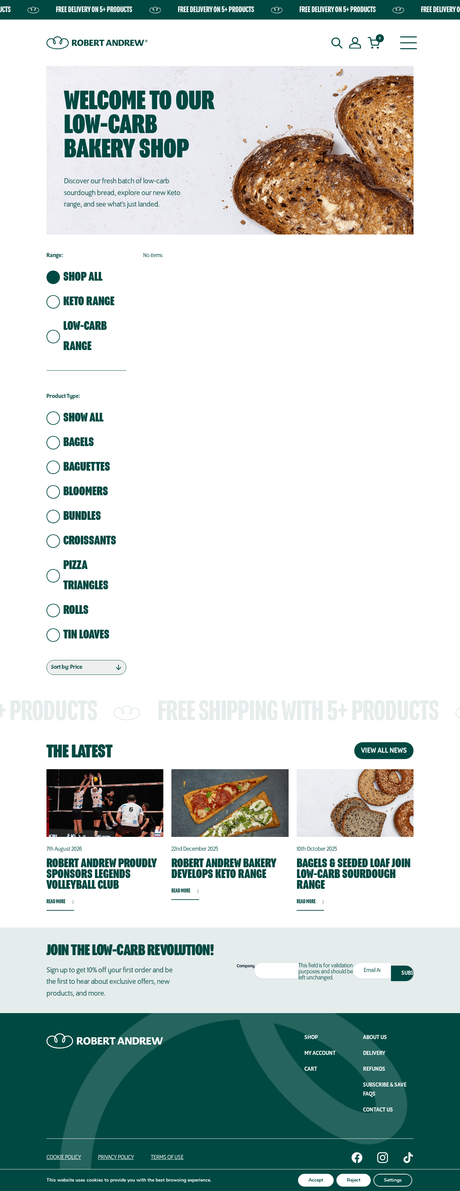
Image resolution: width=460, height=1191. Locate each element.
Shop (311, 1038)
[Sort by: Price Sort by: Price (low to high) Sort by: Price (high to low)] (86, 667)
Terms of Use (167, 1158)
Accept (315, 1180)
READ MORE (55, 902)
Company (246, 966)
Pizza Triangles (85, 576)
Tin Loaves (86, 635)
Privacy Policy (116, 1158)
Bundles (82, 516)
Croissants (89, 541)
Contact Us (378, 1110)
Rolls (76, 610)
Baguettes (86, 467)
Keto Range (88, 302)
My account (320, 1054)
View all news (384, 751)
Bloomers (85, 492)
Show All (83, 418)
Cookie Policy (63, 1158)
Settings (393, 1180)
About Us (375, 1038)
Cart (310, 1069)
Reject (353, 1180)
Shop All (82, 277)
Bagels (78, 442)
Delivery (374, 1054)
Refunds (374, 1069)
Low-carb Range (85, 336)
